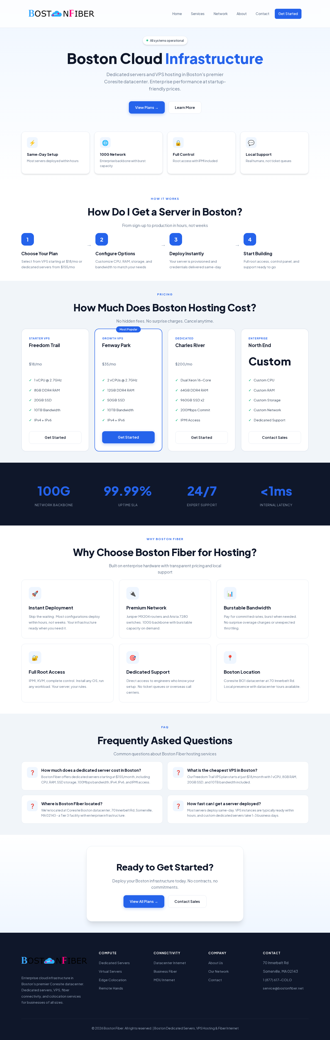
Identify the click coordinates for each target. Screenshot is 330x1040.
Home (177, 13)
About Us (215, 963)
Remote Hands (111, 988)
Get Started (288, 13)
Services (198, 13)
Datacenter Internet (170, 963)
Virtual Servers (110, 971)
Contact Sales (275, 437)
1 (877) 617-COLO (277, 980)
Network (220, 13)
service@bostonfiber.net (283, 988)
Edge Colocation (112, 980)
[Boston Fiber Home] (62, 14)
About (242, 13)
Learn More (185, 107)
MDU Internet (164, 980)
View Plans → (146, 107)
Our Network (218, 971)
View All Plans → (144, 901)
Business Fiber (165, 971)
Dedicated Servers (114, 963)
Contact (262, 13)
